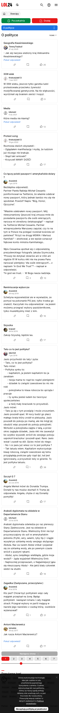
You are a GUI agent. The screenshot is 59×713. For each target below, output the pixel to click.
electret (12, 353)
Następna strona (28, 653)
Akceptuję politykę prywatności (31, 709)
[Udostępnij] (15, 64)
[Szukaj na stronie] (42, 4)
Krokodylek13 (15, 77)
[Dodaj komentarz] (28, 65)
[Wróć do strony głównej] (5, 13)
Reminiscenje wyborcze (16, 287)
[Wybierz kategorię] (29, 27)
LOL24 (6, 4)
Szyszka (8, 325)
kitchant (12, 518)
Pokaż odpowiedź (12, 60)
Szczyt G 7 (9, 476)
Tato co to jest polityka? (17, 349)
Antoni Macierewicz (14, 624)
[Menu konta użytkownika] (49, 4)
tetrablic (12, 628)
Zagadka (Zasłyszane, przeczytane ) (23, 583)
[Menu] (56, 4)
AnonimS (13, 181)
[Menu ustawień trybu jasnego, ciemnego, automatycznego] (17, 4)
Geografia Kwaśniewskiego (18, 43)
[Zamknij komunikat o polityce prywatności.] (56, 677)
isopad (12, 329)
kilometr (12, 112)
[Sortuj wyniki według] (49, 35)
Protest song (11, 136)
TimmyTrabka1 (15, 46)
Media (7, 108)
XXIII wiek (9, 74)
